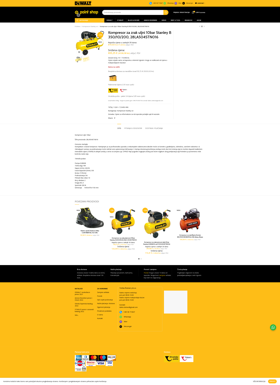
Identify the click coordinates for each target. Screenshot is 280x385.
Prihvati (272, 381)
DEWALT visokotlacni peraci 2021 (82, 293)
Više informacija (259, 381)
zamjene (162, 275)
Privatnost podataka (104, 311)
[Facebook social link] (115, 118)
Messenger (189, 3)
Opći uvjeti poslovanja (105, 300)
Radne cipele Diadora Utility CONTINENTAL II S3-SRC (90, 232)
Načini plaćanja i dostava (106, 303)
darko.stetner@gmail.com (128, 307)
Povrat (146, 273)
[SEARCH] (165, 12)
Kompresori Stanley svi (90, 26)
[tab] (119, 127)
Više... (77, 315)
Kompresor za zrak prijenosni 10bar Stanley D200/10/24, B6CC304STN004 (123, 239)
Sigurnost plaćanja (103, 307)
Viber (180, 3)
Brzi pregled (103, 215)
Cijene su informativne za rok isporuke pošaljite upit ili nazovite (137, 114)
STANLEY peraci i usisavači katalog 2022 (84, 310)
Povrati (99, 296)
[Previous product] (200, 26)
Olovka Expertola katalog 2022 (84, 305)
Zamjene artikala (103, 292)
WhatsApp (170, 3)
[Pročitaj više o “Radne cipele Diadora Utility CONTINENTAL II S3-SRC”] (103, 210)
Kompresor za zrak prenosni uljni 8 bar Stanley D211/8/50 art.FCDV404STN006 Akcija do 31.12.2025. (156, 244)
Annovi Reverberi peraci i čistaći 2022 (83, 299)
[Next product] (204, 26)
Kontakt (100, 318)
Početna (78, 26)
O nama (100, 315)
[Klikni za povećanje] (79, 52)
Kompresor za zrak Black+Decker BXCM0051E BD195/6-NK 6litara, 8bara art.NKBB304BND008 (190, 237)
